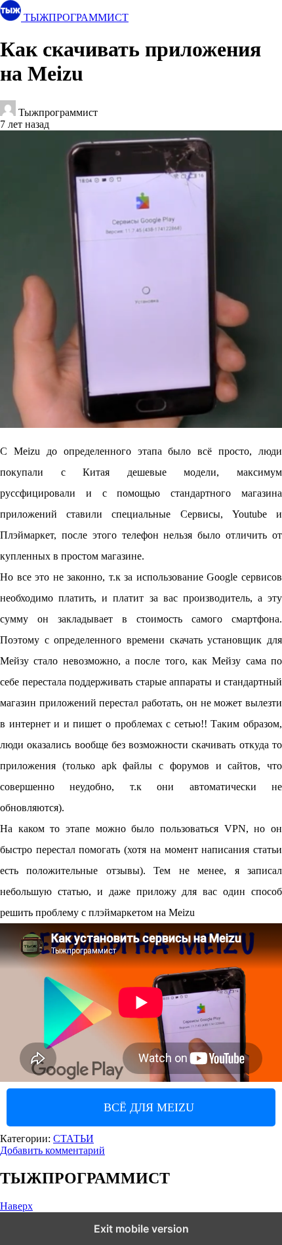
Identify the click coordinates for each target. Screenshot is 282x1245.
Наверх (16, 1206)
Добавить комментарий (52, 1150)
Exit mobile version (141, 1228)
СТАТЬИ (73, 1138)
